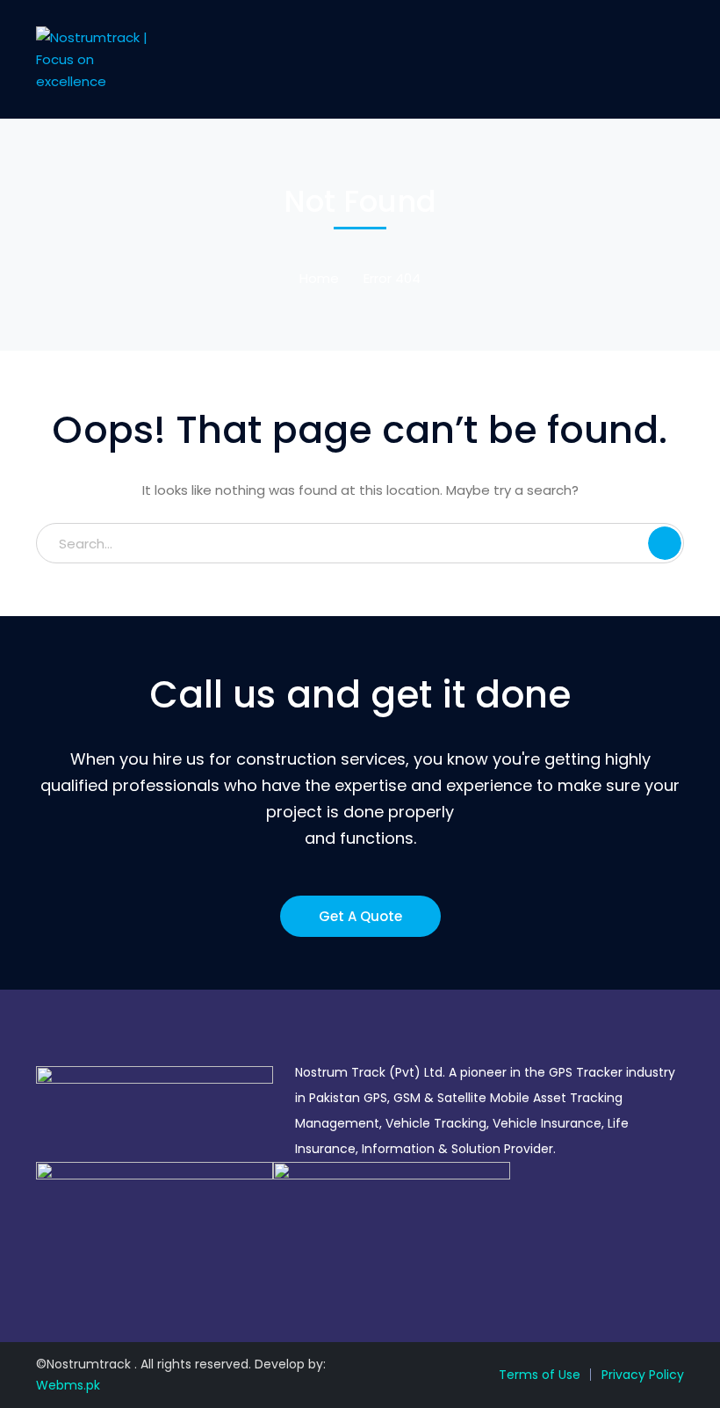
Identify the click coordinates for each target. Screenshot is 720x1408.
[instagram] (93, 1272)
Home (319, 278)
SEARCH (664, 543)
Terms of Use (539, 1374)
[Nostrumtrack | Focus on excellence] (95, 58)
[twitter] (41, 1272)
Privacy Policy (642, 1374)
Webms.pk (68, 1385)
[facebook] (67, 1272)
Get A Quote (360, 916)
